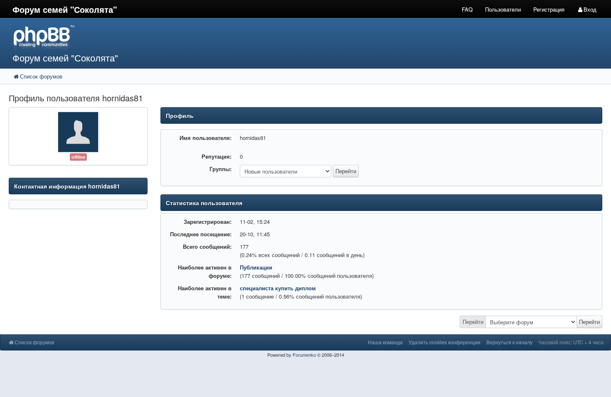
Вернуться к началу (509, 342)
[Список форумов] (228, 37)
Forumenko (304, 354)
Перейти (473, 322)
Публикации (256, 267)
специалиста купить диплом (278, 288)
